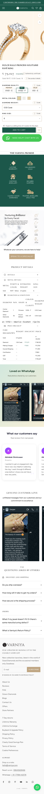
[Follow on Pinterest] (15, 782)
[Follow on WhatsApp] (33, 782)
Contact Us (6, 702)
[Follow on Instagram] (9, 782)
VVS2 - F (22, 90)
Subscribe (33, 669)
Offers (4, 706)
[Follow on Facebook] (3, 782)
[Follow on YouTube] (21, 782)
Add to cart (19, 130)
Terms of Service (9, 746)
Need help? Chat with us (25, 138)
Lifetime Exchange (9, 726)
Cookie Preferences (10, 750)
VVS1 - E (8, 90)
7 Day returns (7, 718)
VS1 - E (35, 90)
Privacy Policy (7, 738)
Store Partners (8, 710)
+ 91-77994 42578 (18, 775)
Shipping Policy (8, 734)
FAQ (4, 690)
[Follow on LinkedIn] (27, 782)
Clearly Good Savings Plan (12, 742)
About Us (6, 682)
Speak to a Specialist (22, 256)
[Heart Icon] (37, 8)
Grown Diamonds (9, 694)
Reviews (5, 686)
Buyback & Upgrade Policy (12, 730)
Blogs (4, 698)
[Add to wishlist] (39, 130)
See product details (34, 78)
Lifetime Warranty (9, 722)
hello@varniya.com (10, 765)
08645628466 (19, 770)
